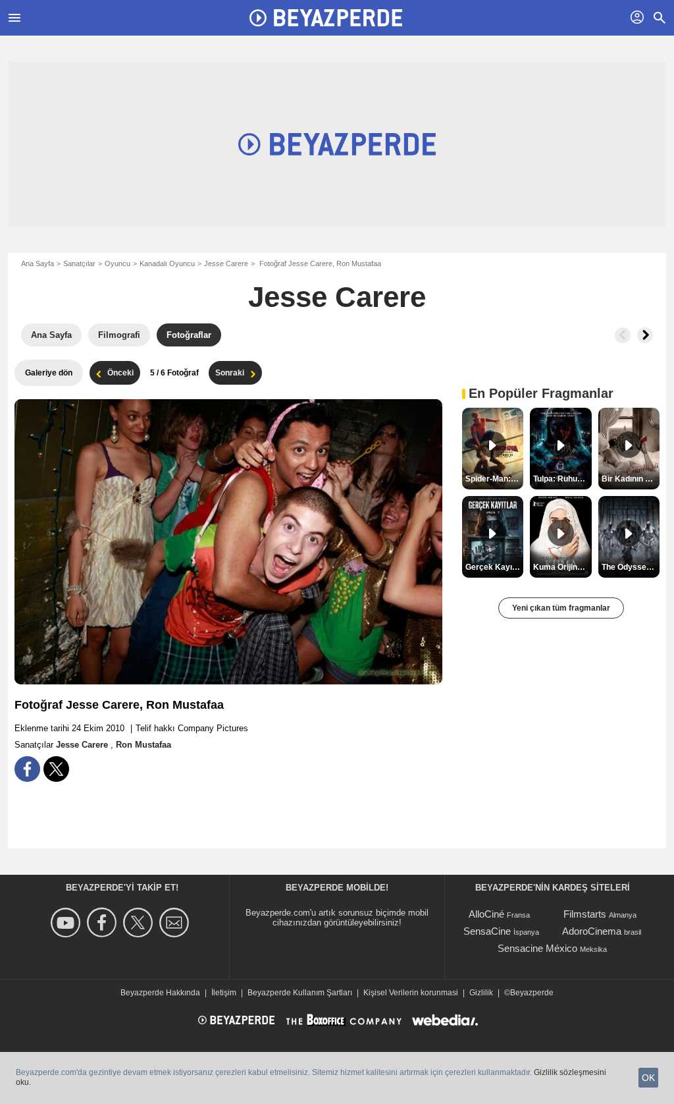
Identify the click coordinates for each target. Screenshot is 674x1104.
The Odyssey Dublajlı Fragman (631, 567)
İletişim (223, 992)
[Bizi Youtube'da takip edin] (67, 922)
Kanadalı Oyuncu (167, 263)
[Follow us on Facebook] (103, 922)
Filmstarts (584, 914)
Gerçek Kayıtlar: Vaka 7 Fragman (494, 567)
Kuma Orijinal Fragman (562, 567)
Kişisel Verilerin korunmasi (410, 992)
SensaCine (487, 931)
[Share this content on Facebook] (27, 769)
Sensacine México (537, 948)
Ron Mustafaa (143, 745)
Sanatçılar (79, 263)
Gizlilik (481, 992)
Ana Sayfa (37, 263)
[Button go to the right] (645, 335)
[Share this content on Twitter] (56, 769)
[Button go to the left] (623, 335)
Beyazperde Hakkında (160, 992)
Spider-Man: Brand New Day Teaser (494, 478)
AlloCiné (486, 914)
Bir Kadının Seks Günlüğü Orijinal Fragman (631, 478)
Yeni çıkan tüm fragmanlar (561, 608)
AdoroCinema (591, 931)
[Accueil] (325, 17)
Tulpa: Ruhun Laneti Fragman (562, 478)
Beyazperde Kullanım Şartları (299, 992)
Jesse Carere (226, 263)
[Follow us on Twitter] (140, 922)
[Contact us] (176, 922)
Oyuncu (117, 263)
